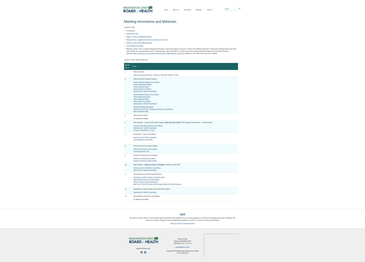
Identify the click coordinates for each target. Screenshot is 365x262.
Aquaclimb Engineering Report (143, 107)
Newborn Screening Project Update (145, 161)
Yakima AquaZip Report (141, 99)
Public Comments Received (142, 75)
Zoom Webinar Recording (134, 46)
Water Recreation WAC (140, 111)
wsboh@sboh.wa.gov (182, 247)
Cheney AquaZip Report (141, 87)
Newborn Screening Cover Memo (144, 158)
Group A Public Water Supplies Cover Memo (148, 126)
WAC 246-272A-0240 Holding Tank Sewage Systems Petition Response (157, 184)
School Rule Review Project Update (145, 149)
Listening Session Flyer (141, 151)
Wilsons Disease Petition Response (145, 182)
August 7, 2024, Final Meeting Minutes (139, 37)
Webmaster (147, 248)
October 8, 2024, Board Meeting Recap (139, 43)
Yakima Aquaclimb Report (141, 97)
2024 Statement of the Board (143, 140)
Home (166, 10)
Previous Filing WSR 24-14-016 (144, 130)
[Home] (138, 9)
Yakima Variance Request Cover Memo (146, 94)
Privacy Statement (182, 253)
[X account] (145, 253)
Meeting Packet (131, 40)
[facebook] (142, 253)
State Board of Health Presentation (145, 128)
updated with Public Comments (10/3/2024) (153, 40)
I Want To (210, 10)
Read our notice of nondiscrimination (182, 223)
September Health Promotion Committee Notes (149, 177)
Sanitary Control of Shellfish (154, 165)
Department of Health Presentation (145, 91)
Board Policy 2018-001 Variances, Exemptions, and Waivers (153, 109)
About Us (176, 10)
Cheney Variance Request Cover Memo (146, 82)
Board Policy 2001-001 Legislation (145, 137)
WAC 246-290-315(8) (172, 122)
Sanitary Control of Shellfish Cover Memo (147, 168)
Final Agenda (130, 31)
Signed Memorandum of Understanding (146, 180)
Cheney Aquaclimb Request (142, 84)
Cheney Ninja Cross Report (142, 89)
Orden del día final (132, 34)
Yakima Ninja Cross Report (142, 101)
